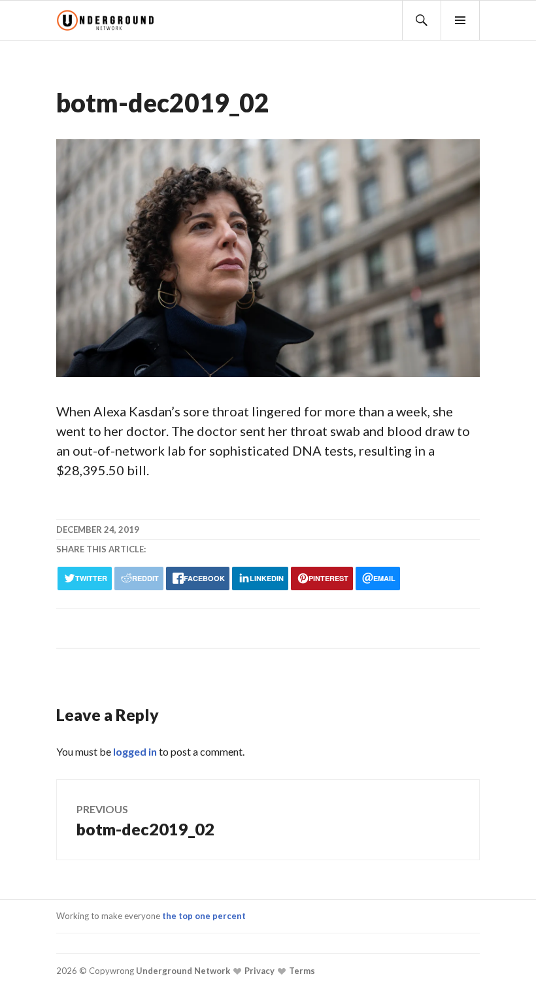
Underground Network (182, 970)
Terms (301, 970)
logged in (135, 751)
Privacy (259, 970)
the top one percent (204, 916)
